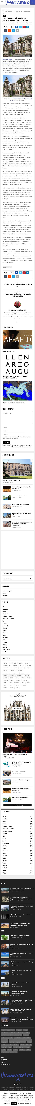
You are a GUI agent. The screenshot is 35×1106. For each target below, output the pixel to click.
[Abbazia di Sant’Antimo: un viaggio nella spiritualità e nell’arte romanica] (5, 1002)
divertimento (14, 668)
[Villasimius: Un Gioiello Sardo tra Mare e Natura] (5, 955)
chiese (26, 663)
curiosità (6, 668)
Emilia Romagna (7, 616)
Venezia (5, 687)
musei (4, 267)
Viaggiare (5, 595)
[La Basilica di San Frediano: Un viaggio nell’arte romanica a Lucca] (5, 1011)
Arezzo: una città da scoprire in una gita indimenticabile (17, 295)
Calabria (5, 611)
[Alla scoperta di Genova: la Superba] (5, 937)
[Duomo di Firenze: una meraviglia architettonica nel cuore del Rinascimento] (5, 1019)
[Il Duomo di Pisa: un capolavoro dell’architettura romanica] (5, 993)
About (2, 1057)
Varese (24, 685)
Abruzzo (5, 606)
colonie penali (7, 665)
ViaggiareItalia (17, 1077)
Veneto (4, 652)
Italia (4, 836)
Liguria (4, 623)
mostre (5, 677)
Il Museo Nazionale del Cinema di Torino (21, 915)
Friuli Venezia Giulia (8, 618)
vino (17, 687)
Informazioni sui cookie (24, 1103)
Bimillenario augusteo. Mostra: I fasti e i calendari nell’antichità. (15, 377)
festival (28, 668)
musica (17, 677)
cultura (29, 665)
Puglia (4, 635)
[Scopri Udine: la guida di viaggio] (17, 469)
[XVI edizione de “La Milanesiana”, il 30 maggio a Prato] (7, 764)
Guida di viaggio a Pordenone (19, 496)
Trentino (5, 644)
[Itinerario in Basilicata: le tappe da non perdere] (5, 972)
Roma (9, 267)
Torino (11, 685)
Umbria (5, 647)
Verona (11, 687)
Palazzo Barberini (7, 59)
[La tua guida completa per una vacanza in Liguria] (5, 946)
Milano (5, 675)
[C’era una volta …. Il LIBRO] (7, 773)
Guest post (4, 1059)
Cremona (22, 665)
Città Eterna (6, 64)
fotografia (19, 670)
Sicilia (4, 640)
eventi (21, 668)
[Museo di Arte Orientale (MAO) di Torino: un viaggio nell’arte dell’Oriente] (5, 890)
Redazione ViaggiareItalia (10, 23)
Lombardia (6, 625)
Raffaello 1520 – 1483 (9, 352)
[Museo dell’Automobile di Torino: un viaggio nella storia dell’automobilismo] (5, 899)
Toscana (5, 642)
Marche (5, 628)
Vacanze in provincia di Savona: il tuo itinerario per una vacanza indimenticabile (21, 523)
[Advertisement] (17, 550)
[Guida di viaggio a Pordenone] (7, 497)
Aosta (5, 663)
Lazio (4, 15)
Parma (11, 680)
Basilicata (5, 609)
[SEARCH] (30, 579)
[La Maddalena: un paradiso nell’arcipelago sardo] (5, 964)
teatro (5, 685)
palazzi (29, 677)
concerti (15, 665)
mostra (27, 675)
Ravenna (25, 680)
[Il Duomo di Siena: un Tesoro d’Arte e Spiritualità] (5, 984)
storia (28, 682)
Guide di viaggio (8, 455)
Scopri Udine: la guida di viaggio (11, 480)
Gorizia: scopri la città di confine (20, 505)
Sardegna (5, 637)
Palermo (6, 680)
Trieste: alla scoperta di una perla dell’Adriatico (20, 487)
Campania (5, 614)
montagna (12, 675)
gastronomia (26, 1037)
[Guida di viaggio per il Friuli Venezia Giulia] (7, 515)
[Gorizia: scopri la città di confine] (7, 506)
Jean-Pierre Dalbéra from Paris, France (21, 98)
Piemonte (5, 633)
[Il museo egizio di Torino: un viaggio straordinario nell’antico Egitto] (5, 925)
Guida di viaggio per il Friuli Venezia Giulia (21, 514)
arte (10, 663)
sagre (10, 682)
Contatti (3, 1062)
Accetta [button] (14, 1103)
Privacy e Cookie (5, 1064)
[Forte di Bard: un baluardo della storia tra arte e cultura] (5, 908)
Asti (15, 663)
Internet (5, 593)
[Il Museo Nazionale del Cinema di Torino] (5, 916)
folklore (12, 670)
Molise (4, 630)
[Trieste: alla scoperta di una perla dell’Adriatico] (7, 489)
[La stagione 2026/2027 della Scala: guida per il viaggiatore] (17, 743)
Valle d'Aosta (6, 868)
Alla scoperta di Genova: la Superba (20, 935)
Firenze (5, 670)
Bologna (21, 663)
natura (23, 677)
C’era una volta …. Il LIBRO (18, 771)
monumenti (19, 675)
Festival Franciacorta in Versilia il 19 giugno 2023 (17, 285)
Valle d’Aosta (6, 649)
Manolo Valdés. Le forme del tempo (14, 403)
